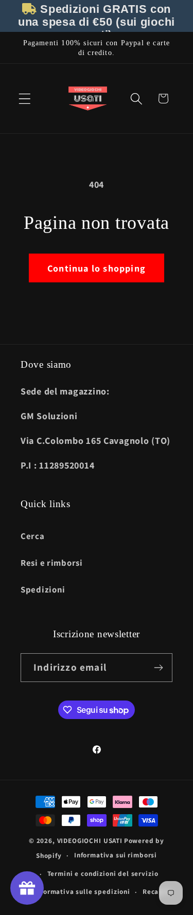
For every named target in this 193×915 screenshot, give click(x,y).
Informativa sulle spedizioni (82, 891)
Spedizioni (43, 589)
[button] (25, 98)
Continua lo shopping (96, 268)
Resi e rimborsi (52, 562)
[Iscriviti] (158, 667)
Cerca (33, 536)
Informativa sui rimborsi (115, 855)
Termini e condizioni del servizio (103, 873)
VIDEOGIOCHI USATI (89, 840)
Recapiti (157, 891)
